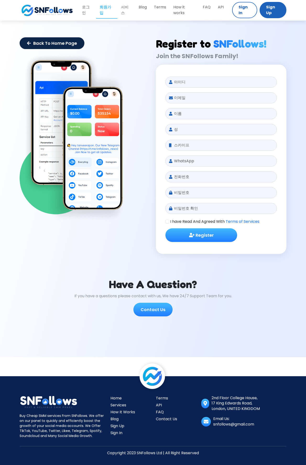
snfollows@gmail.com (233, 424)
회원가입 (105, 10)
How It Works (122, 412)
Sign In (243, 10)
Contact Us (153, 310)
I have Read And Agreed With (214, 221)
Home (116, 398)
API (221, 7)
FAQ (207, 7)
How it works (179, 10)
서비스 (125, 10)
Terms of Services (242, 221)
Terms (160, 7)
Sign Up (270, 10)
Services (118, 405)
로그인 (86, 10)
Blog (143, 7)
